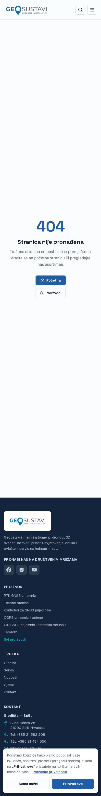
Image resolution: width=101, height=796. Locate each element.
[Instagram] (21, 570)
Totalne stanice (16, 603)
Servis (9, 670)
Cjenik (9, 685)
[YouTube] (34, 570)
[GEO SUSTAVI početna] (26, 10)
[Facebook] (9, 570)
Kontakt (10, 692)
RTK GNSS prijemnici (20, 595)
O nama (10, 663)
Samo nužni (28, 784)
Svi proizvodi (15, 639)
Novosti (10, 677)
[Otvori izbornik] (92, 10)
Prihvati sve (73, 784)
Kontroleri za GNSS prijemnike (27, 610)
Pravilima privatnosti (50, 772)
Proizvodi (54, 293)
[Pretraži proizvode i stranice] (80, 10)
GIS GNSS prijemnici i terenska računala (35, 625)
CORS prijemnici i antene (23, 617)
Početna (53, 280)
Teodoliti (10, 632)
